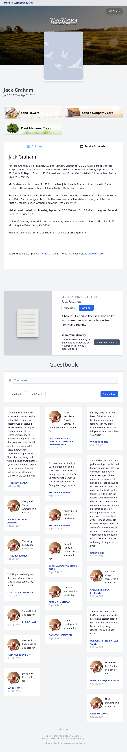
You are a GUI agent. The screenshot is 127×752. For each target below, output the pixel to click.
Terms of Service (72, 738)
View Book (69, 307)
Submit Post (109, 394)
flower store (96, 253)
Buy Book (86, 307)
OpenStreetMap (67, 743)
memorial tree (48, 253)
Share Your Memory (106, 342)
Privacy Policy (55, 738)
